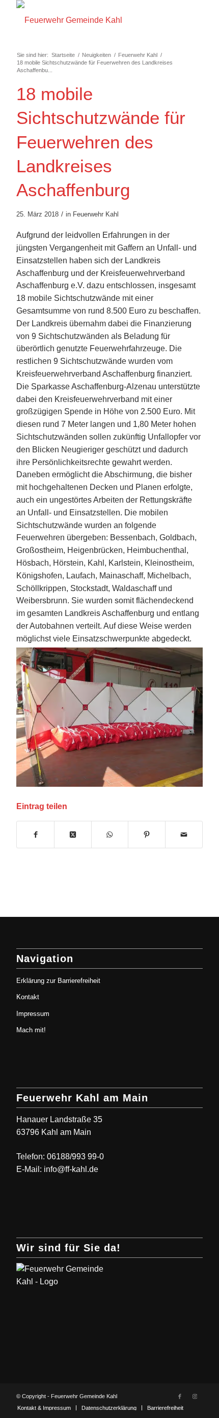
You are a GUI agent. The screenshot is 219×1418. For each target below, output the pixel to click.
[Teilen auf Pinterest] (146, 834)
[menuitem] (44, 1407)
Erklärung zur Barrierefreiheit (58, 980)
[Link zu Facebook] (179, 1396)
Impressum (32, 1014)
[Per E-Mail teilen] (184, 834)
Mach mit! (31, 1030)
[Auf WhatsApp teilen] (110, 834)
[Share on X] (72, 834)
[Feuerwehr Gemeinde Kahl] (90, 20)
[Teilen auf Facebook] (35, 834)
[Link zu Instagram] (195, 1396)
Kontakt (27, 997)
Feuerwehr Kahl (96, 214)
